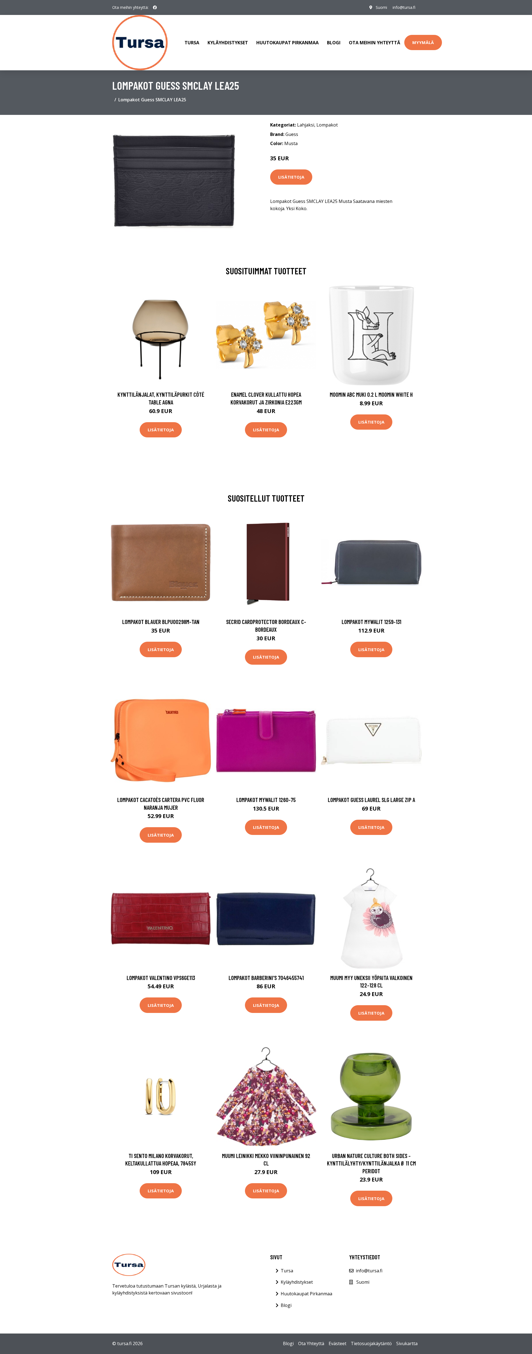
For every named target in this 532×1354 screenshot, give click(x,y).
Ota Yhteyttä (311, 1343)
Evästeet (337, 1343)
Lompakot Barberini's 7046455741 (266, 977)
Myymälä (423, 42)
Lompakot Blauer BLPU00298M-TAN (161, 621)
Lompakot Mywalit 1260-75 (266, 799)
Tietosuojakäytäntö (371, 1343)
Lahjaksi (305, 125)
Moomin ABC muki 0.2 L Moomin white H (371, 394)
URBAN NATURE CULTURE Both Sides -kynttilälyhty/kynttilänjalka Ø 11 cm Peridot (371, 1163)
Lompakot (327, 125)
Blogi (334, 43)
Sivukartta (407, 1343)
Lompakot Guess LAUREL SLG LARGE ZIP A (371, 799)
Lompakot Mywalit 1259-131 (371, 621)
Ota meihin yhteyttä (374, 43)
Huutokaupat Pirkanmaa (287, 43)
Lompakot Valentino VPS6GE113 (161, 977)
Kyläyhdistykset (228, 43)
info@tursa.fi (404, 7)
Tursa (192, 43)
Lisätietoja (291, 177)
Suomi (381, 7)
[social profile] (155, 7)
